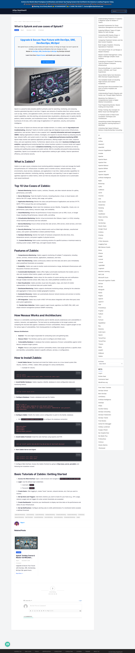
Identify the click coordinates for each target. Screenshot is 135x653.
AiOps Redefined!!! (19, 10)
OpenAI (100, 298)
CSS (99, 199)
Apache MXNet (103, 168)
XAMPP (100, 350)
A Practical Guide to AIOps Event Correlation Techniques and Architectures (108, 116)
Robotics (101, 329)
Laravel (100, 259)
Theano (100, 344)
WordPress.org (103, 382)
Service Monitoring (58, 517)
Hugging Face (102, 244)
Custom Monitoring (40, 514)
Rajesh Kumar (41, 55)
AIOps (100, 405)
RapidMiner (101, 323)
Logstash (101, 268)
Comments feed (103, 379)
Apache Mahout (103, 165)
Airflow (100, 141)
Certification (46, 651)
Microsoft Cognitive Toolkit (106, 280)
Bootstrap (101, 183)
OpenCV (101, 302)
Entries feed (102, 376)
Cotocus (101, 442)
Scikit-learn (101, 332)
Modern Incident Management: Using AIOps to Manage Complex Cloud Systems (110, 56)
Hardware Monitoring (72, 514)
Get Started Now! (48, 62)
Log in (100, 373)
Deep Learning (103, 217)
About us (96, 651)
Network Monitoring (19, 517)
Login (80, 600)
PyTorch (100, 320)
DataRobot (101, 214)
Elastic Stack (102, 226)
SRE (40, 51)
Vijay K (22, 30)
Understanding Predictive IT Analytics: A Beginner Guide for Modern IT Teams (110, 20)
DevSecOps (46, 51)
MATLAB (101, 274)
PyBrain (100, 314)
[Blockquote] (44, 611)
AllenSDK (101, 147)
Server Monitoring (48, 517)
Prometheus (102, 308)
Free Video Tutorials (104, 387)
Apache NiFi (102, 171)
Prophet (100, 311)
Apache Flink (102, 162)
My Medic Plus (103, 436)
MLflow (100, 283)
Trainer (87, 651)
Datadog (101, 208)
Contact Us (17, 651)
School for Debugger (104, 424)
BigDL (100, 180)
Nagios (100, 295)
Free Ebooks (102, 421)
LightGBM (101, 265)
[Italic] (33, 611)
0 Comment (41, 30)
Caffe (100, 186)
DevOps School (103, 390)
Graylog (100, 235)
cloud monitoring (30, 514)
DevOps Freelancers (104, 415)
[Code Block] (46, 611)
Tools (37, 651)
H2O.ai (100, 238)
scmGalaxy (101, 396)
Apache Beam (102, 159)
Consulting (69, 651)
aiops (100, 138)
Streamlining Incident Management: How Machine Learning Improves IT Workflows (109, 123)
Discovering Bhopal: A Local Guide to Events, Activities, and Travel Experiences (110, 70)
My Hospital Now (103, 433)
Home (15, 21)
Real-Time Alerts (29, 517)
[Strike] (37, 611)
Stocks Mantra (102, 445)
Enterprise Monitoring (61, 514)
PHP (99, 305)
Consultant (58, 651)
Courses (19, 552)
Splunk (19, 21)
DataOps (101, 402)
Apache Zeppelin (103, 174)
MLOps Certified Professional (101, 4)
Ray (99, 326)
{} (50, 610)
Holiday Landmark (104, 427)
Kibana (100, 253)
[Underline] (35, 611)
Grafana (100, 232)
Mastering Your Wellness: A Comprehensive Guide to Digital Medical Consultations (108, 100)
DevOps (35, 51)
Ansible (100, 153)
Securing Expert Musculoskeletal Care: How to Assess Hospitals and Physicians (110, 88)
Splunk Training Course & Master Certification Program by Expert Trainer (26, 557)
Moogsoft (101, 289)
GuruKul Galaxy (103, 409)
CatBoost (101, 189)
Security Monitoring (38, 517)
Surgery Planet (103, 430)
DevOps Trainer (103, 418)
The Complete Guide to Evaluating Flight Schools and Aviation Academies (109, 81)
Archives (101, 361)
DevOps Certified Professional (36, 4)
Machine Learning (104, 271)
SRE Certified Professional (56, 4)
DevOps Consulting (104, 411)
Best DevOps (102, 393)
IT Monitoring (81, 514)
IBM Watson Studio (104, 247)
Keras (100, 250)
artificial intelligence (104, 177)
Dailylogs (28, 651)
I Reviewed (101, 448)
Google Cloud (102, 229)
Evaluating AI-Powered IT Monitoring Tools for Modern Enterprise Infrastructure (109, 63)
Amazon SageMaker (104, 150)
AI (99, 135)
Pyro (99, 317)
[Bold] (30, 611)
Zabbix (78, 517)
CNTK (100, 193)
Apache (100, 156)
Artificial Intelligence (104, 399)
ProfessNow (102, 439)
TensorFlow (102, 338)
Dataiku (100, 211)
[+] (52, 610)
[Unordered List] (41, 611)
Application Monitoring (20, 514)
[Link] (48, 611)
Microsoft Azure (103, 277)
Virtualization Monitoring (69, 517)
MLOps (54, 51)
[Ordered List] (39, 611)
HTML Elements (103, 241)
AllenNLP (101, 144)
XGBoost (101, 353)
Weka (100, 347)
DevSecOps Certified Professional (78, 4)
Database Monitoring (50, 514)
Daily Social (102, 202)
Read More (19, 573)
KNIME (100, 256)
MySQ (100, 292)
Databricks (101, 205)
